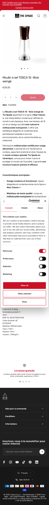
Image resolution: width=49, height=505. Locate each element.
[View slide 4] (29, 381)
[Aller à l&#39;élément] (21, 68)
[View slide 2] (22, 381)
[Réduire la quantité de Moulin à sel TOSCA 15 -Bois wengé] (5, 97)
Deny (24, 302)
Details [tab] (24, 208)
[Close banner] (45, 201)
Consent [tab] (9, 208)
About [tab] (40, 208)
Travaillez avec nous (14, 2)
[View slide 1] (19, 381)
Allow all (24, 285)
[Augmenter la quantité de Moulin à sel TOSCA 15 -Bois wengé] (16, 97)
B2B (4, 2)
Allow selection (24, 294)
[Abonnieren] (41, 451)
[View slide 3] (26, 381)
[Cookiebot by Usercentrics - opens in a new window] (30, 201)
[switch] (42, 259)
